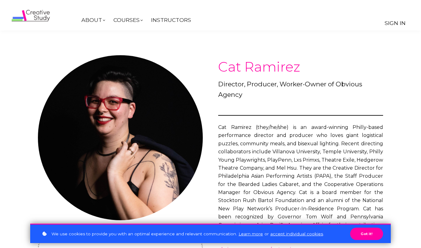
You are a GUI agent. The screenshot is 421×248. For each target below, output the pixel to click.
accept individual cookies (296, 233)
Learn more (251, 233)
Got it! (367, 234)
